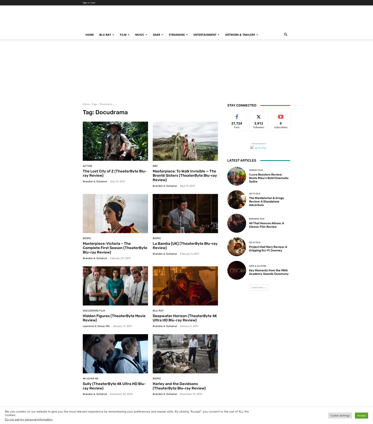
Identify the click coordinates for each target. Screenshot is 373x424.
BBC (155, 166)
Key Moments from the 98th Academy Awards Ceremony (269, 272)
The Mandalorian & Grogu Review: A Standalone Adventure (266, 201)
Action (87, 166)
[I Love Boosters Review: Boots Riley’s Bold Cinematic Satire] (236, 176)
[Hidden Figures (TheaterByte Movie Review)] (115, 285)
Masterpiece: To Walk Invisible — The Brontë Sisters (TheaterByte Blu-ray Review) (185, 175)
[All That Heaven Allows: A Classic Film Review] (236, 223)
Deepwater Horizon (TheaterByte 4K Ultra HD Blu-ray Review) (185, 318)
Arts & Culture (257, 266)
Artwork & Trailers (240, 34)
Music (139, 34)
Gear (156, 34)
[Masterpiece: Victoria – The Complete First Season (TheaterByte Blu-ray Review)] (115, 213)
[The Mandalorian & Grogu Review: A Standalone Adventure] (236, 199)
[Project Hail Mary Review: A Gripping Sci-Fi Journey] (236, 246)
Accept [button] (361, 415)
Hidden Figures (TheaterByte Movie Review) (114, 318)
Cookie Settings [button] (340, 415)
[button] (285, 35)
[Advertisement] (186, 73)
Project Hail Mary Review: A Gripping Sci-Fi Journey (268, 248)
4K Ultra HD (90, 378)
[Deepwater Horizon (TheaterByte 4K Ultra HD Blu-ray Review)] (185, 285)
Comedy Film (256, 170)
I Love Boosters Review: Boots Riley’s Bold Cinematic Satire (269, 178)
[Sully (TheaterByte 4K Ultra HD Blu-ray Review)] (115, 353)
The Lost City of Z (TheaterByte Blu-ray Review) (115, 173)
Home (89, 34)
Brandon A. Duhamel (95, 181)
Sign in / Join (89, 2)
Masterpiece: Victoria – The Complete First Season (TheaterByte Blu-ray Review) (115, 248)
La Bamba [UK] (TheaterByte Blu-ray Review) (185, 245)
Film (123, 34)
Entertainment (204, 34)
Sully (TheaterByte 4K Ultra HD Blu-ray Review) (114, 386)
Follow (258, 114)
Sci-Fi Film (254, 194)
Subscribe (281, 114)
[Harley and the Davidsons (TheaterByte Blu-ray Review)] (185, 353)
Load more (257, 287)
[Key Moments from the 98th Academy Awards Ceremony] (236, 270)
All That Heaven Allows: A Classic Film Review (266, 225)
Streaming (177, 34)
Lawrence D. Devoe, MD (96, 326)
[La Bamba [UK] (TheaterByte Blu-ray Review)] (185, 213)
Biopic (87, 238)
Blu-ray (105, 34)
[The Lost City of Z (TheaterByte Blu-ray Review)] (115, 141)
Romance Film (256, 219)
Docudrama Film (94, 310)
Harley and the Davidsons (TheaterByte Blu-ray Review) (179, 386)
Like (237, 114)
